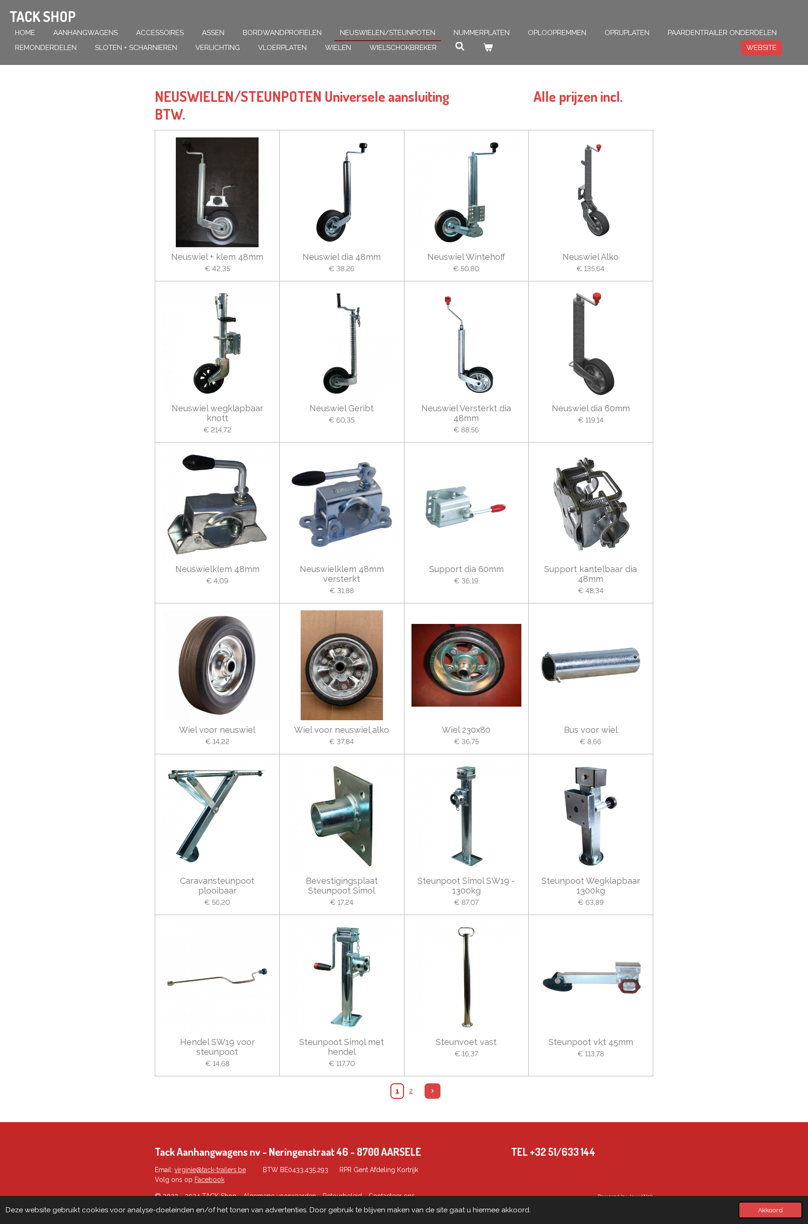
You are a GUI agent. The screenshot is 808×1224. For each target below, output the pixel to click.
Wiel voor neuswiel (217, 730)
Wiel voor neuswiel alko (341, 730)
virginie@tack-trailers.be (210, 1170)
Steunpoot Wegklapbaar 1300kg (590, 885)
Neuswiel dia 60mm (591, 408)
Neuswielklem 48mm (217, 569)
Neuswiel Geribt (342, 408)
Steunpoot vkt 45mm (590, 1042)
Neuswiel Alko (591, 257)
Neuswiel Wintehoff (466, 257)
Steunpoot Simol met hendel (341, 1047)
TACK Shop (42, 16)
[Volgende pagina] (432, 1091)
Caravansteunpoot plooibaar (217, 885)
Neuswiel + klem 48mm (217, 257)
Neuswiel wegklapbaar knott (217, 413)
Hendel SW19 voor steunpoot (217, 1047)
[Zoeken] (459, 46)
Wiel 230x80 (466, 730)
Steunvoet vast (466, 1042)
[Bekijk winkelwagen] (487, 48)
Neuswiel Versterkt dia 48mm (466, 413)
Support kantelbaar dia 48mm (590, 574)
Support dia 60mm (466, 569)
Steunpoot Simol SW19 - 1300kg (466, 885)
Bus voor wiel (591, 730)
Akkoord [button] (770, 1210)
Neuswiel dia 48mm (342, 257)
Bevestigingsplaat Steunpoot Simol (342, 885)
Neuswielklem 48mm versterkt (342, 574)
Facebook (209, 1179)
